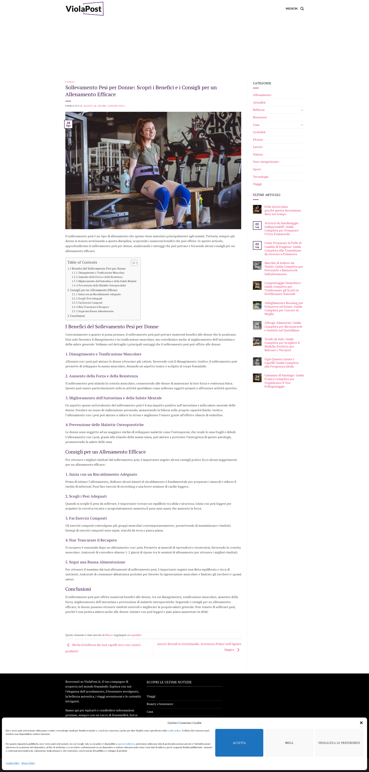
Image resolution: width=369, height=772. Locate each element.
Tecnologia (260, 177)
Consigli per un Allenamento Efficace (94, 290)
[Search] (302, 9)
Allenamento (262, 95)
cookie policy (174, 730)
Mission (292, 8)
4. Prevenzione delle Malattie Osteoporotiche (101, 285)
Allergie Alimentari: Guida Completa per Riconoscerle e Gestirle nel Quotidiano (283, 326)
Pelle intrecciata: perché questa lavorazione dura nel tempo (282, 210)
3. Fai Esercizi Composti (89, 302)
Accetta (239, 743)
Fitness (70, 81)
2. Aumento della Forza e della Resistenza (99, 277)
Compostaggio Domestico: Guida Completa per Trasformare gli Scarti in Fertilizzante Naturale (282, 288)
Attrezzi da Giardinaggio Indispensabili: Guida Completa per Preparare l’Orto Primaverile (281, 228)
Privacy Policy (28, 763)
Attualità (259, 102)
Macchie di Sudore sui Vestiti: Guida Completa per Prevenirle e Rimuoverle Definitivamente (283, 268)
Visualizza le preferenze (339, 743)
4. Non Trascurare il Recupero (92, 307)
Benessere (260, 117)
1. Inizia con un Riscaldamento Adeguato (98, 294)
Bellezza (258, 110)
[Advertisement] (184, 46)
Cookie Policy (13, 763)
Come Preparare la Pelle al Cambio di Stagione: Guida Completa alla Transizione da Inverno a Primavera (282, 248)
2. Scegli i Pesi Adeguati (89, 298)
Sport (257, 169)
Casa (256, 125)
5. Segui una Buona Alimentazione (95, 311)
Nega (289, 743)
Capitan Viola (116, 105)
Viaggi (257, 184)
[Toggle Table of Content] (132, 263)
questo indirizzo (126, 743)
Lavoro (258, 147)
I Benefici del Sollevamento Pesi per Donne (98, 268)
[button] (361, 723)
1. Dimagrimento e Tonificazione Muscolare (100, 272)
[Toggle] (302, 110)
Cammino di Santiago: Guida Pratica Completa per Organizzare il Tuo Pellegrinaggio (284, 380)
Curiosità (259, 132)
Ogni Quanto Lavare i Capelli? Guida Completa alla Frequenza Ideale (281, 362)
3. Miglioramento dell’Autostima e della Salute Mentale (106, 281)
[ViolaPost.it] (84, 9)
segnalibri (135, 635)
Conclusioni (77, 316)
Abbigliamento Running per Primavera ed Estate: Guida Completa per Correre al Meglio (283, 308)
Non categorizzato (266, 162)
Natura (258, 154)
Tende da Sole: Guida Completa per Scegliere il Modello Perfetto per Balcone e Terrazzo (282, 344)
